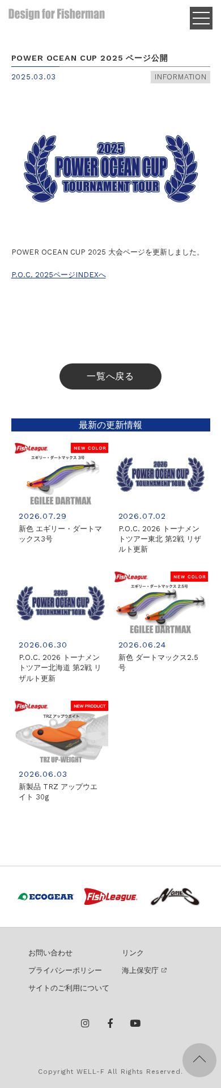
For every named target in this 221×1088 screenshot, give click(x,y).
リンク (133, 953)
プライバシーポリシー (65, 970)
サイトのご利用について (68, 988)
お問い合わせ (50, 953)
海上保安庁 (140, 970)
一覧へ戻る (111, 376)
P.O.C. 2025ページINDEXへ (58, 274)
